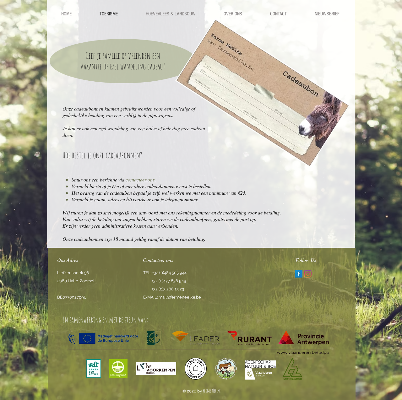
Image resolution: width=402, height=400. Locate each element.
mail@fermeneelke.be (180, 297)
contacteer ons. (141, 179)
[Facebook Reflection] (298, 274)
